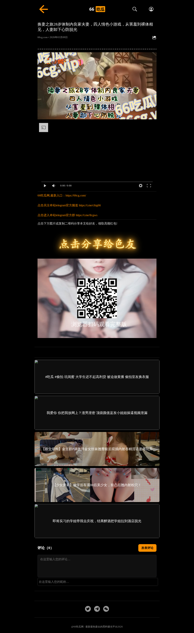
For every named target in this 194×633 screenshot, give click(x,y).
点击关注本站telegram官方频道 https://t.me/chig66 (69, 205)
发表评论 (147, 547)
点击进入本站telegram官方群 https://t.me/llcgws (67, 215)
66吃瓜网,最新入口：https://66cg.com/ (62, 195)
